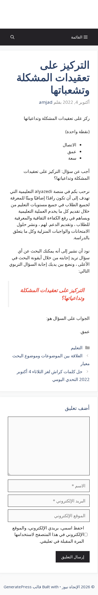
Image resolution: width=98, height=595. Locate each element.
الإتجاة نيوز (49, 14)
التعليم (77, 348)
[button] (12, 37)
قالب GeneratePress (22, 586)
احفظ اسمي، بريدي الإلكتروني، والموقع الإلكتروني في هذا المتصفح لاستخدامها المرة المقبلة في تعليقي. (48, 534)
